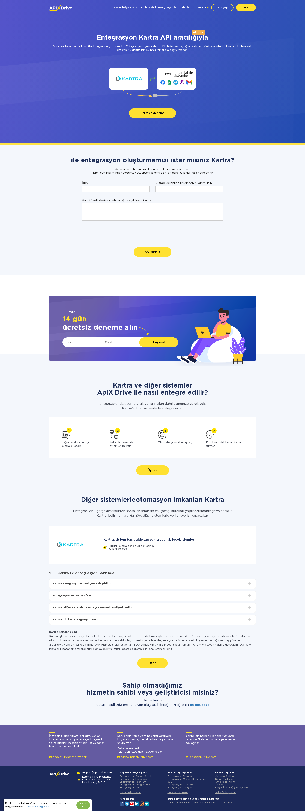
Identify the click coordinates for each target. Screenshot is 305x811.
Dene (152, 663)
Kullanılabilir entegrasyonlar (159, 8)
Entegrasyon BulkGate (180, 785)
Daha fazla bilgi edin (37, 807)
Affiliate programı (225, 782)
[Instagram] (142, 803)
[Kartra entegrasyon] (128, 79)
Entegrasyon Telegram (133, 782)
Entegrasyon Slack (130, 788)
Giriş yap (222, 8)
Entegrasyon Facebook (133, 779)
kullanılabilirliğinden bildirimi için (183, 183)
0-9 (230, 803)
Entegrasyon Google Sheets (136, 776)
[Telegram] (127, 803)
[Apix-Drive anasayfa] (60, 8)
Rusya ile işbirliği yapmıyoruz (231, 788)
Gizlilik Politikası (224, 779)
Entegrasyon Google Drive (135, 785)
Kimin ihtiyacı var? (125, 8)
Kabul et (83, 805)
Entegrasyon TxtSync (180, 788)
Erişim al (159, 342)
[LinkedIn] (137, 803)
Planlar (186, 8)
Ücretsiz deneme (152, 113)
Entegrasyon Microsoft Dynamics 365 (187, 780)
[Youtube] (132, 803)
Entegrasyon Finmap (180, 776)
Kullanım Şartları (224, 776)
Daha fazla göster (130, 793)
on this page (200, 705)
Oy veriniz (152, 252)
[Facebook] (122, 803)
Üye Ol (246, 8)
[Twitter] (147, 803)
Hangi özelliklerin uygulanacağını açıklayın (117, 200)
